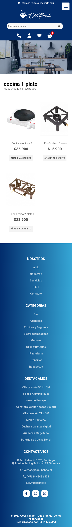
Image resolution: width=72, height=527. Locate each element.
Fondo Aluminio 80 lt (36, 393)
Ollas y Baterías (36, 347)
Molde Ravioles (36, 420)
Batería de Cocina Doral (36, 439)
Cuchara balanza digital (36, 426)
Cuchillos (36, 320)
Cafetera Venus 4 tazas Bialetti (36, 407)
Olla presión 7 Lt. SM (36, 413)
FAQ (36, 287)
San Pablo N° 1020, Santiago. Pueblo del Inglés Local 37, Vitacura (37, 462)
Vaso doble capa (36, 400)
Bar (36, 314)
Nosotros (36, 274)
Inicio (36, 267)
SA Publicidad (47, 522)
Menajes (36, 340)
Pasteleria (36, 353)
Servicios (36, 280)
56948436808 (37, 483)
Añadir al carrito (21, 158)
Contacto (36, 293)
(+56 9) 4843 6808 (37, 476)
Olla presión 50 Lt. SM (36, 387)
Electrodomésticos (36, 334)
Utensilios (36, 360)
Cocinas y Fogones (36, 327)
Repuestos (36, 366)
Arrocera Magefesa (36, 433)
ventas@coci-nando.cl (37, 470)
